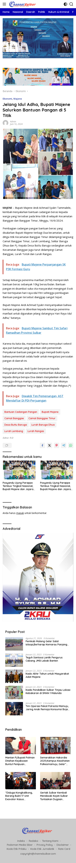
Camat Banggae (14, 418)
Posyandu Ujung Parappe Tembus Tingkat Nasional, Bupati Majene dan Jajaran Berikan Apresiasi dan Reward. (19, 486)
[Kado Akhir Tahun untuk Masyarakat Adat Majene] (14, 676)
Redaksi (33, 841)
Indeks (21, 841)
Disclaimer (63, 844)
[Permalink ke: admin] (5, 122)
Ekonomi (7, 98)
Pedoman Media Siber (20, 844)
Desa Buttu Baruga (15, 424)
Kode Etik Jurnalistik (42, 849)
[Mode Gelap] (65, 4)
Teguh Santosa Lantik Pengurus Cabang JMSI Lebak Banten (44, 659)
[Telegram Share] (63, 445)
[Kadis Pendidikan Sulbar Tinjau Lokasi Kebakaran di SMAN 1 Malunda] (14, 692)
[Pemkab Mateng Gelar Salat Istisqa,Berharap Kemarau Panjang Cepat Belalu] (14, 644)
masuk (20, 513)
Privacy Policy (45, 844)
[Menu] (5, 4)
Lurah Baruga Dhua (43, 424)
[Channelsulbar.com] (22, 4)
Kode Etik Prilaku (17, 849)
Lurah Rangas (36, 431)
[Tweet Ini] (49, 445)
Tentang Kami (50, 841)
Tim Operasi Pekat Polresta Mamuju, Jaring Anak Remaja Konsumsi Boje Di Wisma (47, 708)
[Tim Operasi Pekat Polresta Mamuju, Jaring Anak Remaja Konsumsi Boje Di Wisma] (14, 708)
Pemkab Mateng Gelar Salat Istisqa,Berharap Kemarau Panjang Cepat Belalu (46, 643)
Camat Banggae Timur (41, 418)
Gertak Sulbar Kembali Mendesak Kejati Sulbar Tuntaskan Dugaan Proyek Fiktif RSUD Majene (54, 796)
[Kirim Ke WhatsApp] (70, 445)
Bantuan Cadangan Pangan (20, 412)
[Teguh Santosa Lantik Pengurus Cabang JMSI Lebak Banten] (14, 660)
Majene (17, 98)
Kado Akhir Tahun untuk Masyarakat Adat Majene (47, 675)
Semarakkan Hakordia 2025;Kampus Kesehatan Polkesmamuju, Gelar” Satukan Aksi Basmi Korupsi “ (55, 761)
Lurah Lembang (13, 431)
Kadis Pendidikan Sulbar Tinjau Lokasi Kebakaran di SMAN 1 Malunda (48, 691)
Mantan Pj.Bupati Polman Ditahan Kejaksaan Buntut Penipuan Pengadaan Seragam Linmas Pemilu (20, 761)
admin (13, 121)
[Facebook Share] (42, 445)
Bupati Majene (50, 412)
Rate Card (64, 849)
